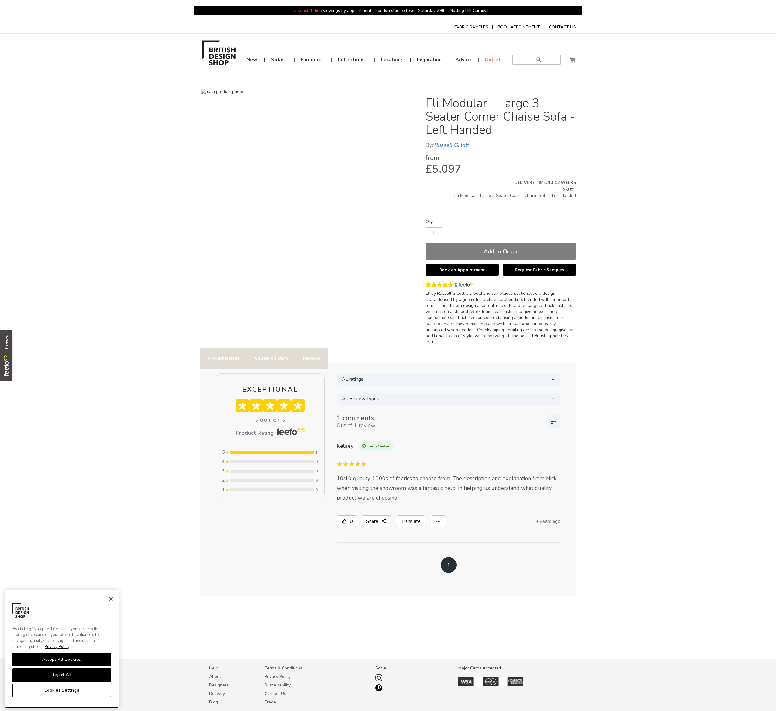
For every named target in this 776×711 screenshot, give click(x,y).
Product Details (223, 358)
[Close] (111, 599)
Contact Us (275, 693)
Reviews (311, 358)
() (456, 284)
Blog (213, 702)
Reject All (62, 675)
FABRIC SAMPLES (471, 27)
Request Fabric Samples (539, 270)
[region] (62, 649)
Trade (270, 702)
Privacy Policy (57, 647)
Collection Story (271, 358)
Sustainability (278, 685)
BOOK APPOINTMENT (518, 27)
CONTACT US (562, 27)
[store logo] (219, 54)
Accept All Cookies (61, 660)
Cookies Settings (61, 690)
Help (213, 668)
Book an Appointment (462, 270)
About (215, 676)
